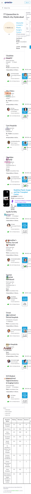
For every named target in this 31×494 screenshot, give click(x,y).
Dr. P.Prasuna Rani (15, 73)
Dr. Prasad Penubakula (16, 329)
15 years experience (21, 36)
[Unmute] (3, 204)
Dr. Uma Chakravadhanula (15, 109)
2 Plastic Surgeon (20, 34)
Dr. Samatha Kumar (15, 176)
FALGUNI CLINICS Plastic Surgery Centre (19, 27)
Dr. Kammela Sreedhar (15, 259)
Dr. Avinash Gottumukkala (14, 297)
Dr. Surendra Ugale (15, 360)
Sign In (27, 2)
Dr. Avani (13, 224)
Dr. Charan (13, 395)
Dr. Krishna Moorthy (15, 141)
